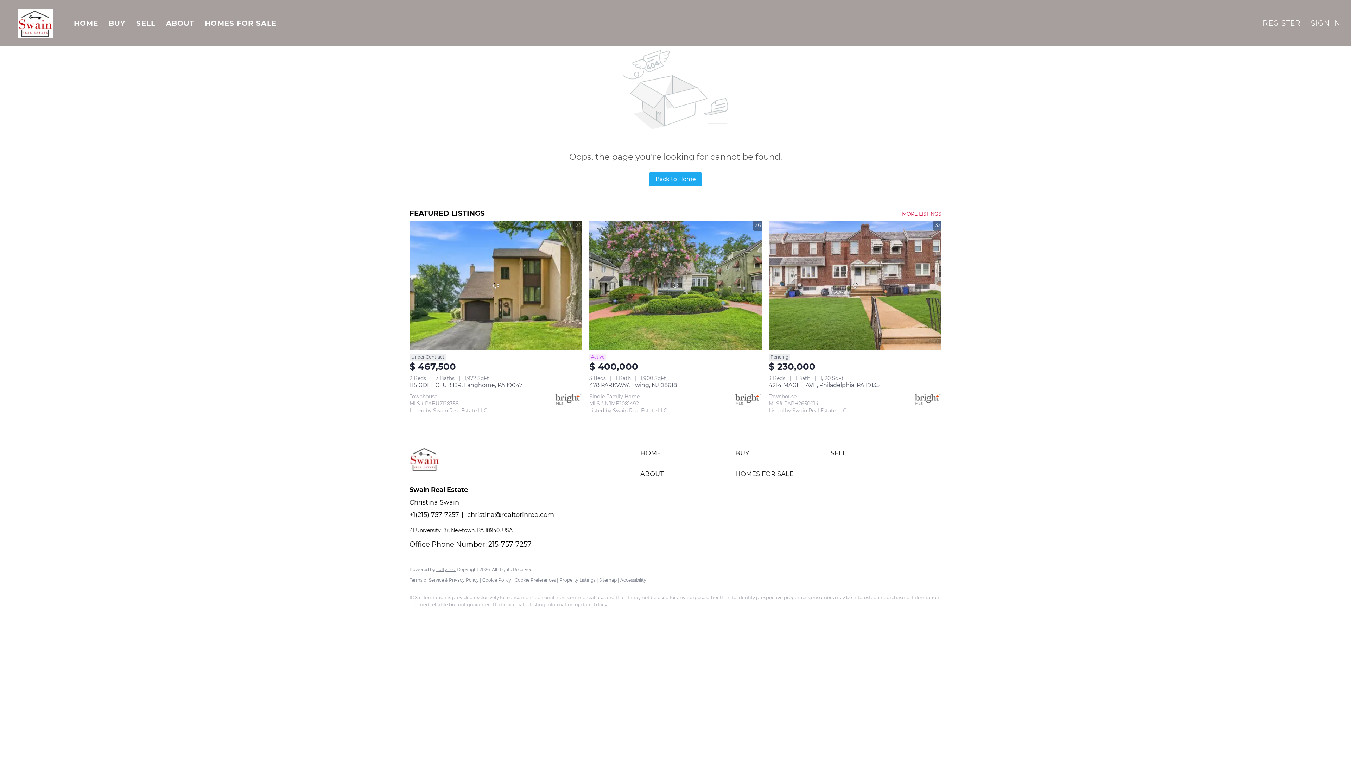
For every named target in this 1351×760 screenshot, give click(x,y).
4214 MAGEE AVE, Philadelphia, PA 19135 (824, 385)
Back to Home (675, 179)
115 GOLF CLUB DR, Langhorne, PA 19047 (466, 385)
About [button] (180, 23)
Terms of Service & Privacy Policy (444, 580)
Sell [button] (145, 23)
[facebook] (418, 616)
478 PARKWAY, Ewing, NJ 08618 (633, 385)
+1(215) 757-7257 (434, 515)
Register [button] (1281, 23)
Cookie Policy (496, 580)
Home (86, 23)
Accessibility (633, 580)
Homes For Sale (240, 23)
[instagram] (438, 616)
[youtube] (458, 616)
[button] (35, 23)
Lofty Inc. (446, 569)
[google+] (479, 616)
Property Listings (577, 580)
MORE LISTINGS (921, 214)
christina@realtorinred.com (510, 515)
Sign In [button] (1325, 23)
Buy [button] (117, 23)
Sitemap (608, 580)
